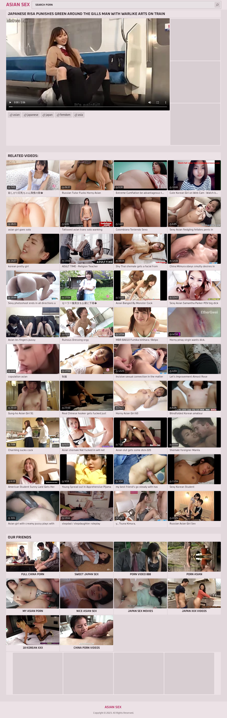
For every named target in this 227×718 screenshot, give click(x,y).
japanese (32, 115)
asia (80, 115)
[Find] (217, 5)
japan (49, 115)
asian (16, 115)
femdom (65, 115)
